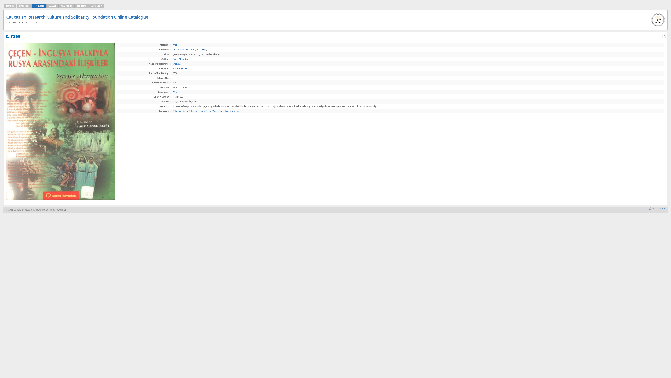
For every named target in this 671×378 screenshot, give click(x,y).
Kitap (175, 44)
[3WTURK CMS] (657, 208)
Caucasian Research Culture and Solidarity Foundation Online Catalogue (77, 17)
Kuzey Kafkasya (189, 111)
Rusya (208, 111)
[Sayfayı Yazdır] (663, 36)
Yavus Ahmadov (180, 59)
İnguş (238, 111)
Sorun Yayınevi (180, 68)
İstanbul (177, 63)
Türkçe (176, 92)
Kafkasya (177, 111)
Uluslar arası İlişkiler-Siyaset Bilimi (189, 49)
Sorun (232, 111)
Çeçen (202, 111)
